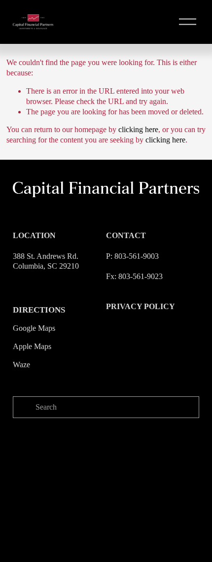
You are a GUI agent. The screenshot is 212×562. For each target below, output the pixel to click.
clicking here (138, 129)
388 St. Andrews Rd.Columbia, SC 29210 (46, 261)
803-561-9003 (136, 256)
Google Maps (34, 328)
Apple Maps (32, 346)
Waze (21, 364)
